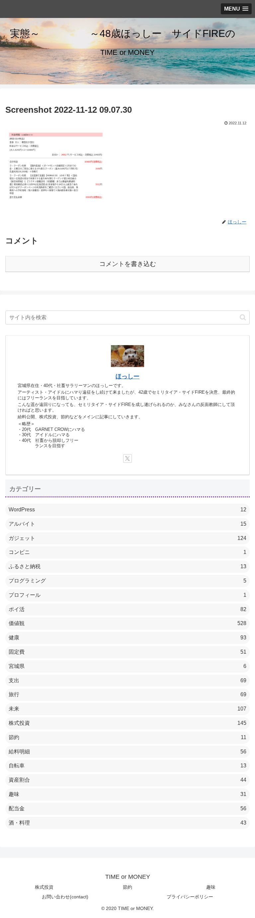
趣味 (210, 887)
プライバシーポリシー (190, 896)
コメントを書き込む (127, 263)
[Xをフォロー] (127, 458)
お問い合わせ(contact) (65, 896)
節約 (127, 887)
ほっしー (127, 376)
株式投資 (44, 887)
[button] (243, 317)
